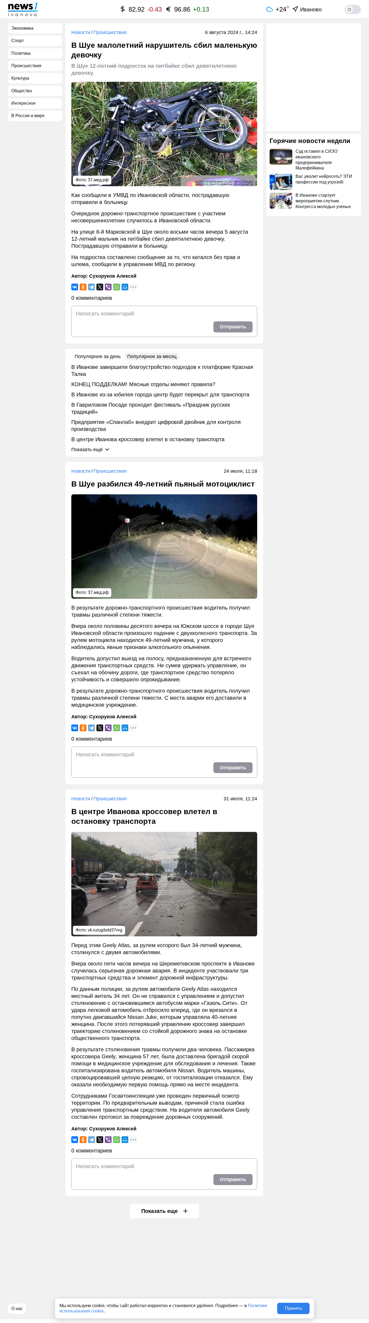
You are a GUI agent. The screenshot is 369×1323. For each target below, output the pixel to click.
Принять (293, 1308)
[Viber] (108, 287)
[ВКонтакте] (74, 287)
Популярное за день (98, 356)
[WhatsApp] (116, 287)
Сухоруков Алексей (112, 276)
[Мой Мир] (125, 287)
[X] (99, 287)
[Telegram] (91, 287)
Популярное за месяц (151, 356)
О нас (17, 1308)
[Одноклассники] (83, 287)
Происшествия (110, 32)
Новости (80, 32)
